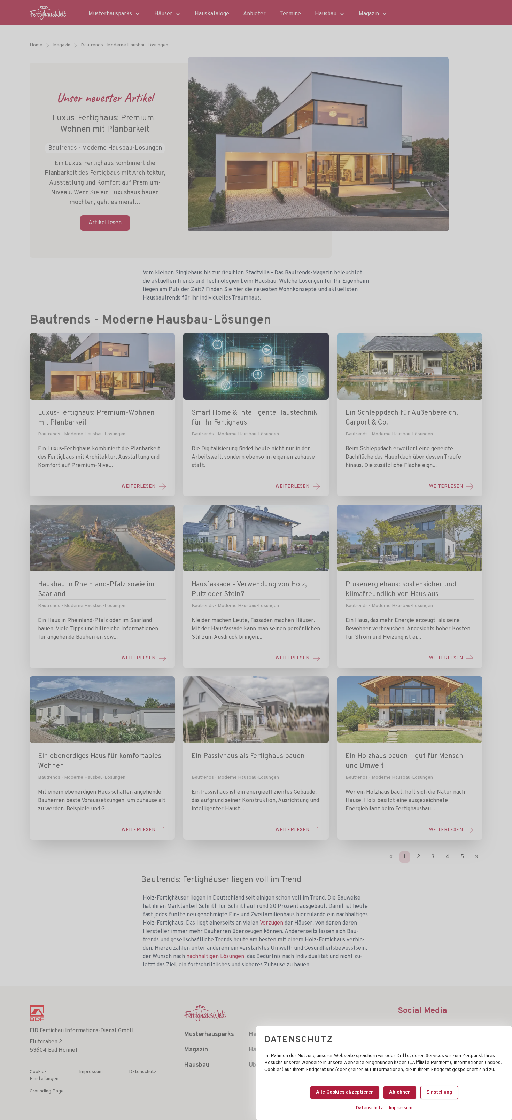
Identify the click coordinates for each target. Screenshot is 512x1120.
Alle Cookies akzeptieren (345, 1092)
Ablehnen (400, 1092)
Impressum (400, 1108)
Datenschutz (369, 1108)
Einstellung (439, 1092)
